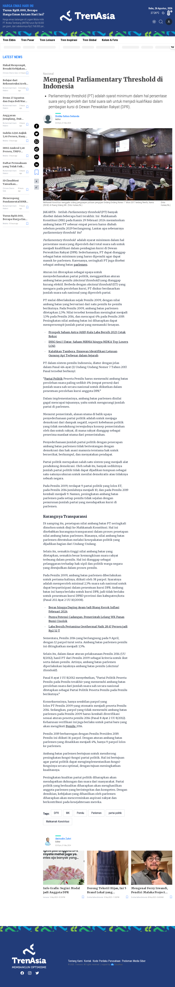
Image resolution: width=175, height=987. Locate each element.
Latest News (12, 57)
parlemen (80, 264)
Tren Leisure (47, 40)
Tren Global (89, 40)
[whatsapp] (36, 141)
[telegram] (36, 149)
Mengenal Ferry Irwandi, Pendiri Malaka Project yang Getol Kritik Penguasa (151, 890)
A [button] (36, 181)
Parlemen (96, 813)
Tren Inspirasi (68, 40)
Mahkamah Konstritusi (57, 821)
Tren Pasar (27, 40)
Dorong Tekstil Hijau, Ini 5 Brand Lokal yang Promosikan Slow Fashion (106, 890)
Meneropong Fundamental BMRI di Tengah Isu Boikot (15, 202)
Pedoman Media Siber (134, 961)
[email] (36, 156)
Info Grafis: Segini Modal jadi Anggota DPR (61, 890)
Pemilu (71, 726)
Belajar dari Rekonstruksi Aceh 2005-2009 (14, 84)
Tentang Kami (75, 961)
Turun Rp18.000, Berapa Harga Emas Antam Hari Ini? (15, 219)
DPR (56, 813)
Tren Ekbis (9, 40)
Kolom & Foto (110, 40)
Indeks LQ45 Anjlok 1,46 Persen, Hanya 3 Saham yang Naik (15, 136)
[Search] (161, 21)
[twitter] (36, 133)
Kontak (87, 961)
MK (68, 813)
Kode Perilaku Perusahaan (106, 961)
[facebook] (36, 126)
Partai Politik (53, 378)
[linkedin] (36, 164)
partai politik (115, 813)
